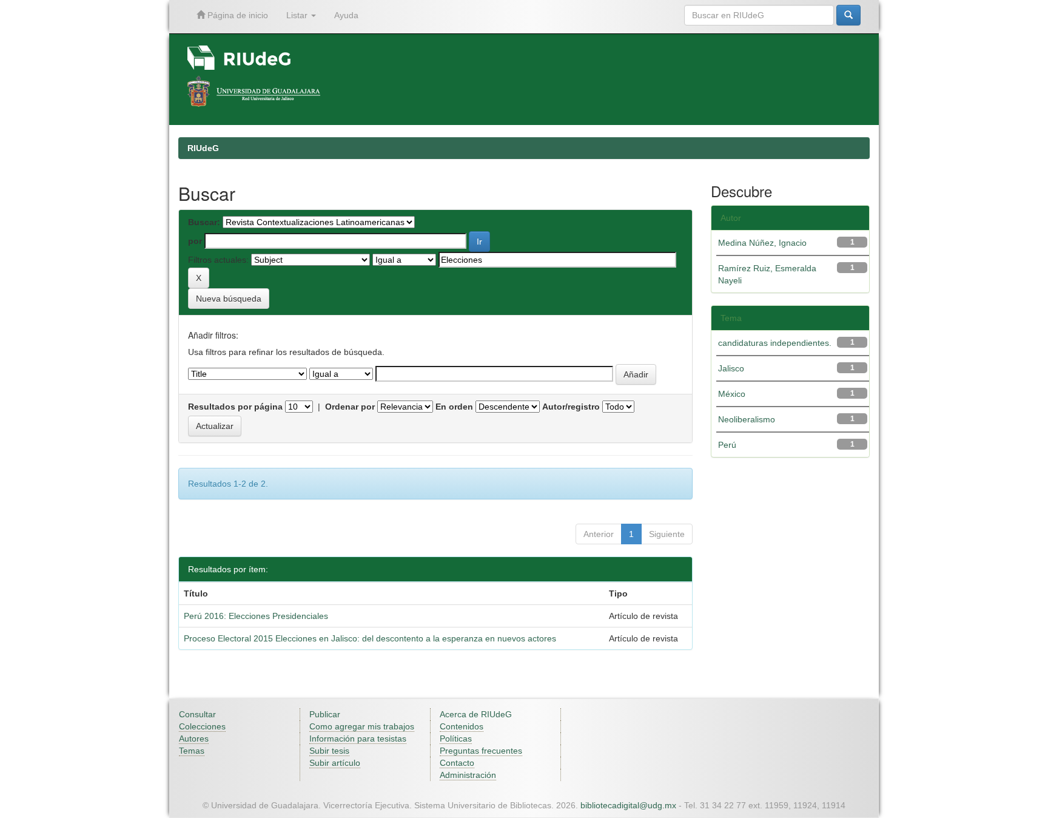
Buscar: (204, 222)
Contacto (457, 763)
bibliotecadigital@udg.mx (628, 805)
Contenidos (461, 726)
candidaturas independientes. (774, 343)
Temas (191, 750)
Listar (298, 15)
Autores (194, 738)
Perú (727, 445)
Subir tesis (329, 750)
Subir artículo (334, 763)
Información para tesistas (357, 738)
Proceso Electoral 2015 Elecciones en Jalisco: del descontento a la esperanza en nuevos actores (370, 638)
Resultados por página (235, 406)
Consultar (197, 714)
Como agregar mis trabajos (361, 726)
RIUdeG (203, 148)
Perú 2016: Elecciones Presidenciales (256, 616)
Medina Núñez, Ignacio (762, 243)
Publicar (324, 714)
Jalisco (731, 368)
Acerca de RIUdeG (476, 714)
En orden (454, 406)
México (731, 394)
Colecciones (202, 726)
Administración (468, 775)
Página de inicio (236, 15)
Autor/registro (571, 406)
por (195, 241)
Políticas (456, 738)
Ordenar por (350, 406)
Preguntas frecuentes (481, 750)
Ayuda (346, 15)
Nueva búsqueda (228, 298)
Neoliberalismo (746, 419)
